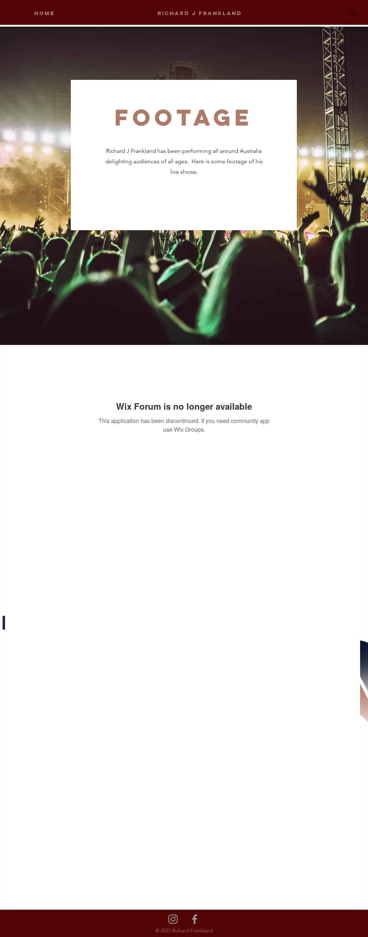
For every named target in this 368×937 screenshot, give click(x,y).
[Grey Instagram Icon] (173, 919)
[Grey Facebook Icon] (194, 919)
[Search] (352, 13)
